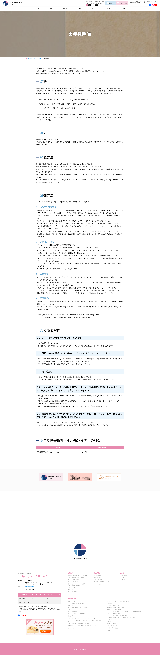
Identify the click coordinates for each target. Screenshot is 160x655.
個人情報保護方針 (72, 591)
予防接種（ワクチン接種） (113, 605)
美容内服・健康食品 (112, 623)
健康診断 (70, 616)
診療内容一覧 (71, 601)
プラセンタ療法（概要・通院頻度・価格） (117, 615)
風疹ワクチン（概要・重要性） (115, 609)
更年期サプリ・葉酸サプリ (113, 628)
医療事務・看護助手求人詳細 (101, 581)
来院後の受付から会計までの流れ (76, 577)
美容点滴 (109, 621)
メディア (94, 9)
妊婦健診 (70, 605)
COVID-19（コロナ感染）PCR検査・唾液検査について (82, 625)
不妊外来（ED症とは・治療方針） (76, 613)
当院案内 (51, 9)
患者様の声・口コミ (73, 581)
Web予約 (111, 3)
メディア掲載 (123, 575)
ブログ (123, 9)
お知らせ (109, 9)
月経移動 (109, 603)
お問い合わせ (123, 3)
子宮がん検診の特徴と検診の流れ (76, 603)
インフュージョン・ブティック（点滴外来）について (81, 618)
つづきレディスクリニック (33, 575)
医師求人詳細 (97, 577)
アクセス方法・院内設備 (74, 579)
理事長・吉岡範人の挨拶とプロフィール (78, 575)
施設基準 (70, 589)
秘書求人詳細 (97, 584)
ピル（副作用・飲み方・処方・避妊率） (78, 607)
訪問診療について (111, 619)
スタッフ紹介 (71, 587)
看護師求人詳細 (98, 579)
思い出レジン (110, 630)
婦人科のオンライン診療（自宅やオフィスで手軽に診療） (121, 617)
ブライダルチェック (112, 625)
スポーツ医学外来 (72, 611)
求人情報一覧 (97, 575)
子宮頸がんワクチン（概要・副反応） (116, 607)
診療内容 (65, 9)
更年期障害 (71, 628)
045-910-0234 (93, 5)
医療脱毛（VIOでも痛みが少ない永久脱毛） (79, 623)
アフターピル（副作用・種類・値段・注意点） (118, 601)
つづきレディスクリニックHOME (35, 58)
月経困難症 (71, 609)
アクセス (80, 9)
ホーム (37, 9)
